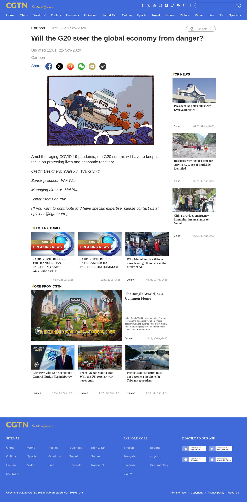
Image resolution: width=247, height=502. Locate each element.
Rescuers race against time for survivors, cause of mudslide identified (193, 164)
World (37, 15)
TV (221, 15)
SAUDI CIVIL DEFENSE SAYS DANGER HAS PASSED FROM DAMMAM (99, 263)
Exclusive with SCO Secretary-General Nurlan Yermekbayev (53, 374)
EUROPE (12, 474)
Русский (129, 465)
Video (199, 15)
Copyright (197, 493)
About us (233, 493)
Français (129, 456)
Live (211, 15)
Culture (127, 15)
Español (155, 448)
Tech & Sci (109, 15)
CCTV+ (129, 474)
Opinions (90, 15)
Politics (56, 15)
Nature (170, 15)
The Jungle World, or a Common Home (144, 296)
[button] (39, 331)
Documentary (159, 465)
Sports (141, 15)
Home (10, 15)
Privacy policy (216, 493)
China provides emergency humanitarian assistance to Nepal (191, 219)
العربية (154, 456)
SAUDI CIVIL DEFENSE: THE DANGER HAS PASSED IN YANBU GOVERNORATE (51, 265)
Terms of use (178, 493)
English (129, 448)
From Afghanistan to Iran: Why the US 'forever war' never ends (97, 376)
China (24, 15)
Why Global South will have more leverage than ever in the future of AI (146, 263)
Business (72, 15)
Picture (184, 15)
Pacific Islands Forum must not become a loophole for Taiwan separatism (144, 376)
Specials (235, 15)
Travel (156, 15)
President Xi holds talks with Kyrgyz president (192, 107)
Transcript (97, 465)
